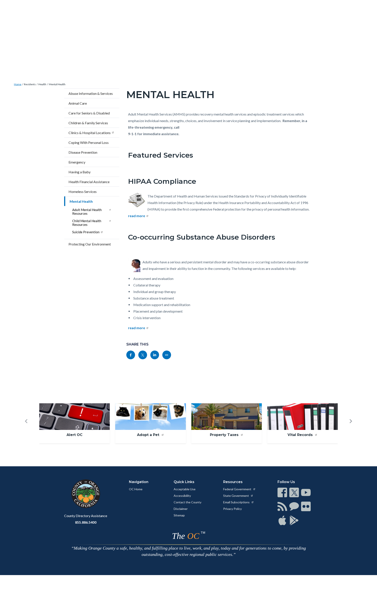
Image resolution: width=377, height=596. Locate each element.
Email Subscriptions (236, 502)
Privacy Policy (232, 509)
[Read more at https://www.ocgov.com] (85, 493)
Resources (233, 482)
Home (17, 84)
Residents (30, 84)
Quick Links (184, 482)
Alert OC (74, 435)
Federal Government (237, 489)
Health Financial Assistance (89, 182)
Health (42, 84)
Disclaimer (181, 509)
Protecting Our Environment (90, 244)
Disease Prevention (83, 152)
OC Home (135, 489)
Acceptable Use (184, 489)
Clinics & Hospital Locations (90, 133)
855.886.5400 (85, 522)
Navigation (138, 482)
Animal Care (78, 103)
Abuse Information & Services (91, 93)
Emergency (77, 162)
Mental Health (57, 84)
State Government (236, 495)
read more (136, 216)
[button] (26, 428)
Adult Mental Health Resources (87, 211)
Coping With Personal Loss (89, 142)
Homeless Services (83, 191)
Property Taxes (225, 435)
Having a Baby (80, 172)
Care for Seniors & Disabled (89, 113)
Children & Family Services (88, 123)
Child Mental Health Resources (86, 222)
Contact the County (187, 502)
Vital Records (301, 435)
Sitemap (179, 515)
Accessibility (182, 495)
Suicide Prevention (85, 232)
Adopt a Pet (148, 435)
